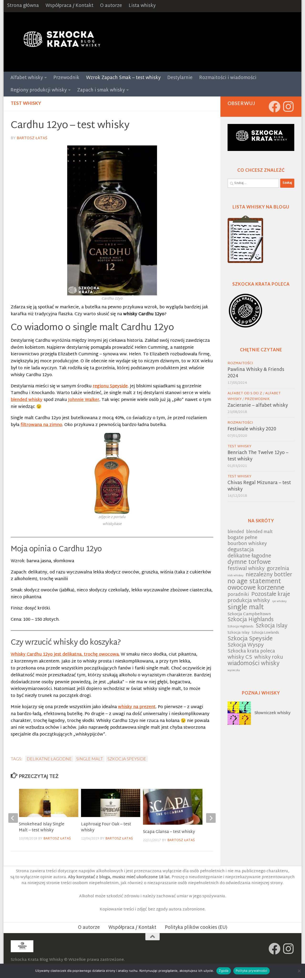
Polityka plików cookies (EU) (196, 928)
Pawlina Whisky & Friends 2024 (256, 373)
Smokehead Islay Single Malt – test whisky (41, 827)
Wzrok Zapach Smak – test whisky (123, 78)
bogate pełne (242, 538)
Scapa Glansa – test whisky (169, 832)
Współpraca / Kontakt (69, 6)
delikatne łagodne (49, 758)
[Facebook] (274, 106)
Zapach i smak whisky (101, 90)
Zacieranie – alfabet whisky (258, 405)
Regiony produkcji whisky (38, 90)
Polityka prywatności (251, 971)
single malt (89, 758)
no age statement (254, 582)
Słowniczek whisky (272, 713)
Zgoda (223, 971)
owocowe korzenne (256, 588)
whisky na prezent (137, 707)
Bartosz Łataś (32, 138)
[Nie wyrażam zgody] (299, 970)
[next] (211, 818)
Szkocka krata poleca (251, 652)
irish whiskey (236, 575)
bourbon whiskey (247, 544)
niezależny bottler (269, 575)
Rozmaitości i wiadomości (227, 78)
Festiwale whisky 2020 (252, 429)
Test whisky (26, 103)
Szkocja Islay (271, 626)
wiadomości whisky (254, 664)
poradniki (238, 595)
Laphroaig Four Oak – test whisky (106, 827)
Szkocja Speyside (126, 758)
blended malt (259, 532)
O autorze (111, 6)
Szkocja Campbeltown (249, 614)
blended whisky (26, 400)
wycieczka (234, 670)
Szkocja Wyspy (246, 645)
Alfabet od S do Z (245, 393)
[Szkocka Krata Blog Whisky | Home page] (61, 41)
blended (236, 532)
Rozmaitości (240, 363)
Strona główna (23, 6)
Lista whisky (142, 6)
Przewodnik (66, 78)
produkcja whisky (249, 601)
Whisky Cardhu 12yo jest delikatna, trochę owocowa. (65, 654)
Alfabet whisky (26, 78)
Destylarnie (180, 78)
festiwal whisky (246, 569)
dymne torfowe (249, 563)
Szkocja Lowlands (265, 633)
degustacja (241, 550)
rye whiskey (279, 601)
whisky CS (240, 658)
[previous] (13, 818)
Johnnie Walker (83, 400)
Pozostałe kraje (270, 595)
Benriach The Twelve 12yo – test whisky (258, 456)
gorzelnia (278, 569)
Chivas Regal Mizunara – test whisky (259, 486)
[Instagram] (288, 106)
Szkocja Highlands (251, 620)
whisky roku (268, 658)
